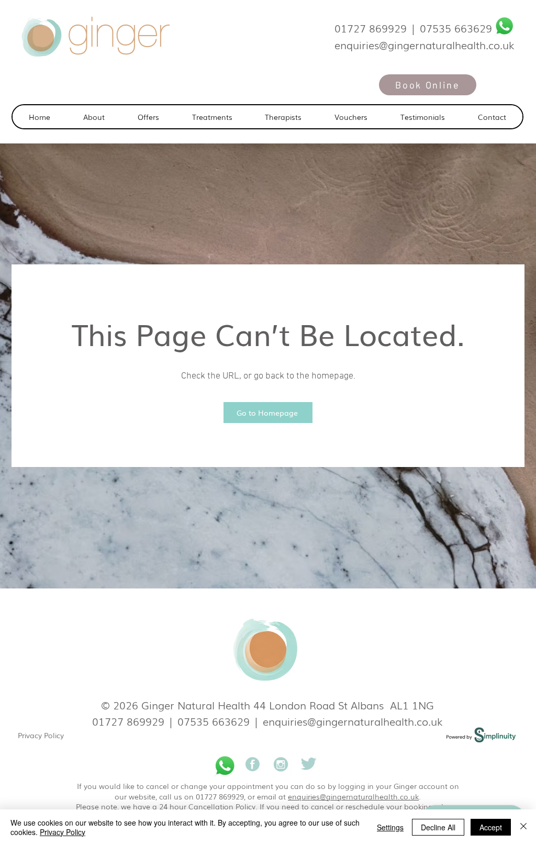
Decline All (438, 827)
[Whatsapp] (504, 26)
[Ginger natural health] (252, 765)
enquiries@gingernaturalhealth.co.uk (353, 721)
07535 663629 (456, 28)
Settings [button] (390, 827)
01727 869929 (370, 28)
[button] (212, 116)
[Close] (523, 827)
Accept (490, 827)
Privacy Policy (41, 735)
